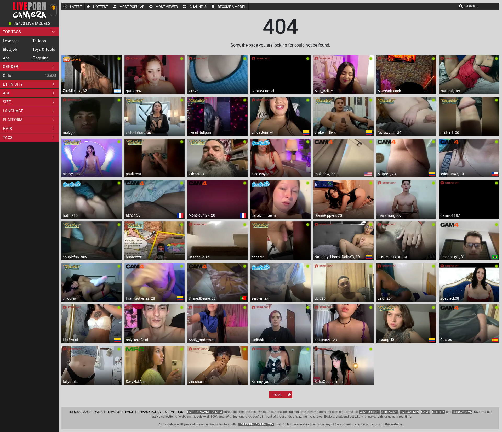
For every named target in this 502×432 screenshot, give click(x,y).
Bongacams (462, 412)
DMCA (98, 412)
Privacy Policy (149, 412)
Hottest (100, 7)
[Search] (461, 6)
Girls (7, 75)
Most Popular (131, 7)
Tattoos (39, 40)
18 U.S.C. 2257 (80, 412)
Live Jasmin (409, 412)
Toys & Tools (43, 49)
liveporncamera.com (256, 424)
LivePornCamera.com (204, 412)
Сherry (438, 412)
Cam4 (425, 412)
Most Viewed (167, 7)
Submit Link (174, 412)
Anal (7, 58)
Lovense (10, 40)
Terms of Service (120, 412)
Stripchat (389, 412)
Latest (76, 7)
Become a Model (232, 7)
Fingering (40, 58)
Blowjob (10, 49)
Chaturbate (369, 412)
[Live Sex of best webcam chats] (29, 18)
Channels (198, 7)
